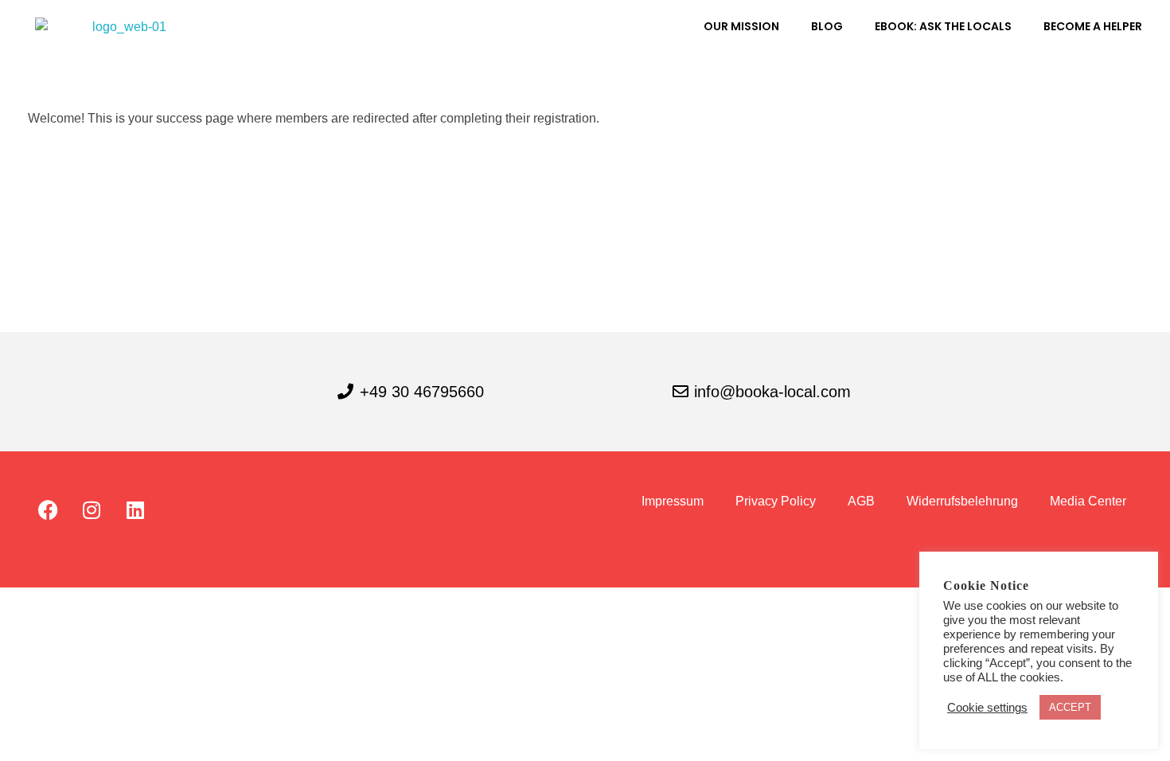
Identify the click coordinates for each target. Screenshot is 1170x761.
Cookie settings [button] (987, 707)
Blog (827, 26)
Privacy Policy (775, 501)
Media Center (1088, 501)
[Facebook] (48, 509)
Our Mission (741, 26)
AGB (861, 501)
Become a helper (1092, 26)
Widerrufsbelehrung (962, 501)
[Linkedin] (135, 509)
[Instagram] (91, 509)
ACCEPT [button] (1070, 707)
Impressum (673, 501)
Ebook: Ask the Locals (943, 26)
